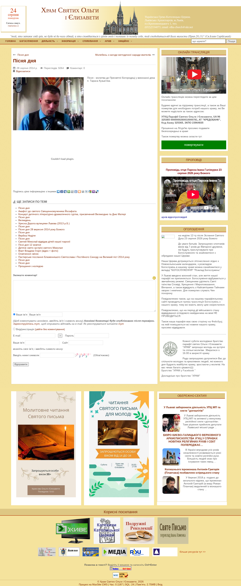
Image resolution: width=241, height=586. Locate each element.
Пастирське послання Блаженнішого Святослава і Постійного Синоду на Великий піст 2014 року (74, 257)
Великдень (24, 220)
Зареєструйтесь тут (26, 323)
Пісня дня (23, 54)
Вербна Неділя (27, 235)
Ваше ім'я (21, 314)
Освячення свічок (28, 253)
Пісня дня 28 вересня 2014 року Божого (41, 229)
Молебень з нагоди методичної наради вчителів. (123, 54)
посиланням (168, 99)
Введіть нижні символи (26, 355)
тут (121, 323)
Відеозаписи (23, 71)
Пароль (69, 335)
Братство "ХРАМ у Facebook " (178, 370)
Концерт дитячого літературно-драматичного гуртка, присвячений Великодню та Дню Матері (72, 214)
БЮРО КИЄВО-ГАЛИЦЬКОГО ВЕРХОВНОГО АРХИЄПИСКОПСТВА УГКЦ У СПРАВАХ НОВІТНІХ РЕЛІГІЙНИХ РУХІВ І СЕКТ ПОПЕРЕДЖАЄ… (192, 439)
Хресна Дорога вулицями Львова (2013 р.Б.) (44, 223)
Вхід (160, 584)
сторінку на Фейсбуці (210, 321)
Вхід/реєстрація (40, 329)
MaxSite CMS (99, 584)
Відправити (20, 364)
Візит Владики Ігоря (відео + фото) (38, 250)
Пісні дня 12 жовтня (29, 244)
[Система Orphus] (120, 568)
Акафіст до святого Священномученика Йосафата (47, 211)
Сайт (65, 342)
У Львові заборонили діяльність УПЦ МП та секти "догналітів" (192, 409)
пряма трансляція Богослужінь (201, 301)
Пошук (231, 41)
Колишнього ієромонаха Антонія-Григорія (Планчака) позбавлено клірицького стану (192, 471)
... (216, 427)
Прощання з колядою (30, 266)
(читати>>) (13, 25)
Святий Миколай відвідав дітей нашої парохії (44, 241)
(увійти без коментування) (50, 329)
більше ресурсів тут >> (192, 551)
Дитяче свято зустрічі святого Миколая (40, 247)
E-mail (16, 335)
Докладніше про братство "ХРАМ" (180, 375)
